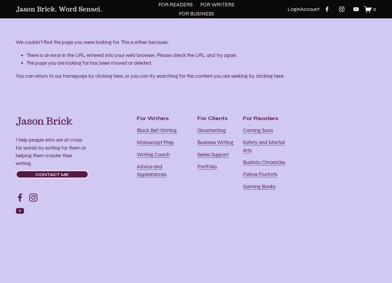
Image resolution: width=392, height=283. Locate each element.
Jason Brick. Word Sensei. (59, 9)
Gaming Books (259, 186)
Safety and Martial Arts (264, 146)
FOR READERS (175, 5)
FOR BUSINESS (196, 14)
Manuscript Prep (155, 142)
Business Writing (215, 142)
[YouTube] (356, 9)
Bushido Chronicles (264, 162)
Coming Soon (258, 130)
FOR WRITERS (217, 5)
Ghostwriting (211, 130)
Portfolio (207, 166)
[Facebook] (327, 9)
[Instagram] (341, 9)
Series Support (213, 154)
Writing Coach (153, 154)
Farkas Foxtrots (260, 174)
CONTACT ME (52, 174)
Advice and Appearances (151, 170)
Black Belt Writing (157, 130)
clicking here (109, 76)
